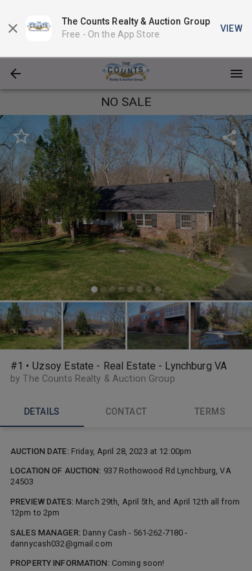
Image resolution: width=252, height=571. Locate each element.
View (231, 28)
